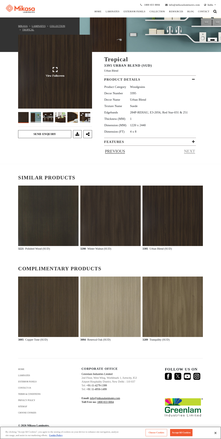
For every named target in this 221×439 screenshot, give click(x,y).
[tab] (150, 79)
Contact (203, 11)
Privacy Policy (26, 400)
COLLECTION (157, 11)
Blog (190, 11)
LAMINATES (112, 11)
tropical (28, 29)
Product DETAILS (122, 79)
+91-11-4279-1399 (96, 385)
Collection (57, 26)
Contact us (24, 388)
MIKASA (23, 26)
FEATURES (114, 142)
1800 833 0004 (151, 5)
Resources (176, 11)
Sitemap (22, 406)
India (210, 5)
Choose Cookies (27, 413)
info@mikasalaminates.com (184, 5)
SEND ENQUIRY (44, 134)
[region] (110, 433)
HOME (98, 11)
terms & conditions (29, 394)
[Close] (215, 433)
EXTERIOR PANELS (134, 11)
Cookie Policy (56, 435)
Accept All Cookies (181, 432)
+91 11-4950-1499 (96, 389)
